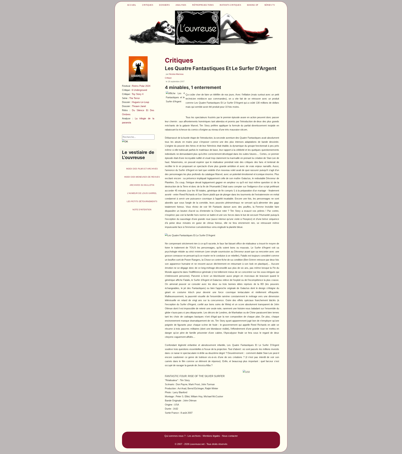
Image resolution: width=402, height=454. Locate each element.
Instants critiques (230, 5)
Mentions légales (211, 436)
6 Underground (139, 90)
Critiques (147, 5)
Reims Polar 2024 (141, 86)
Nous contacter (230, 436)
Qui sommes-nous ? (174, 436)
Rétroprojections (203, 5)
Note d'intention (142, 210)
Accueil (131, 5)
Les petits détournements (142, 201)
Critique (168, 78)
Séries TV (269, 5)
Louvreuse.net (197, 444)
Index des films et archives (142, 169)
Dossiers (164, 5)
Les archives (194, 436)
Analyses (181, 5)
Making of (252, 5)
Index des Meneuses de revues (142, 177)
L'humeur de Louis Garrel (142, 193)
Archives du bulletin (142, 185)
